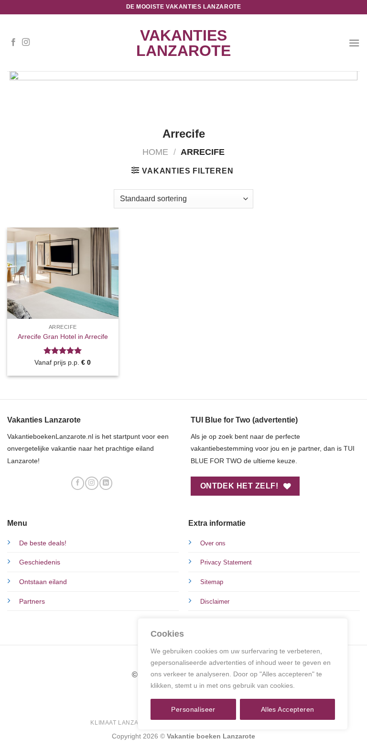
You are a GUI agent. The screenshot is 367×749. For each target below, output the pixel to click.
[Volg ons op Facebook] (13, 42)
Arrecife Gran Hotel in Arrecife (63, 336)
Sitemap (211, 582)
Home (155, 152)
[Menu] (354, 42)
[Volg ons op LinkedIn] (105, 483)
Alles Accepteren (287, 709)
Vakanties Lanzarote (183, 43)
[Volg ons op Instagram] (26, 42)
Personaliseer (193, 709)
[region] (243, 674)
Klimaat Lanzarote (122, 722)
